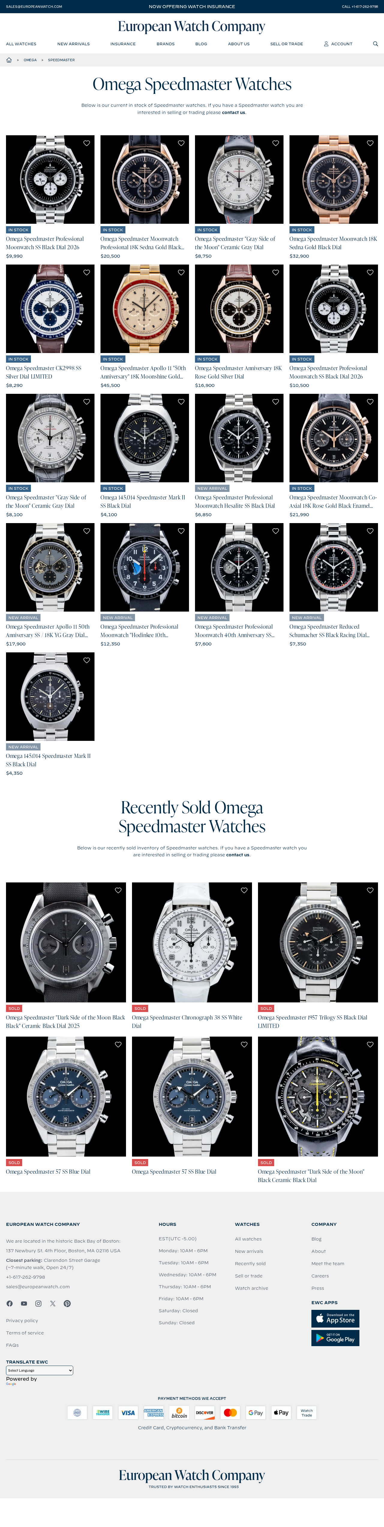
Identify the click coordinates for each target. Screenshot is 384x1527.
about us (239, 44)
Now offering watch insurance (192, 6)
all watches (21, 44)
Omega (30, 60)
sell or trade (286, 44)
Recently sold (250, 1263)
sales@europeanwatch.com (34, 6)
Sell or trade (248, 1276)
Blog (316, 1239)
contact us (233, 112)
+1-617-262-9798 (25, 1277)
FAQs (12, 1345)
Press (317, 1288)
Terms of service (25, 1333)
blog (201, 44)
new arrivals (73, 44)
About (318, 1251)
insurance (123, 44)
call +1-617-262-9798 (360, 6)
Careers (320, 1276)
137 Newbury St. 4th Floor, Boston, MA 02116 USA (63, 1250)
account (341, 44)
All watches (248, 1239)
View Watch (50, 179)
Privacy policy (22, 1320)
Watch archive (251, 1288)
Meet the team (327, 1263)
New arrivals (249, 1251)
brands (166, 44)
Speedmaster (61, 60)
